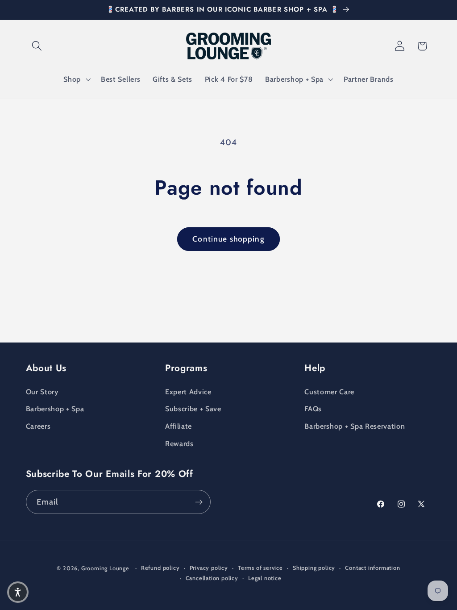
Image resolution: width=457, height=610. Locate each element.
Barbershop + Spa (55, 408)
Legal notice (265, 578)
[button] (37, 46)
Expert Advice (188, 391)
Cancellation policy (212, 578)
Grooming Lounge (105, 568)
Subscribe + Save (193, 408)
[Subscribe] (198, 502)
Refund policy (160, 567)
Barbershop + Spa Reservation (354, 426)
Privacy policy (209, 567)
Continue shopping (228, 238)
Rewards (179, 443)
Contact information (372, 567)
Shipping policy (314, 567)
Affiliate (178, 426)
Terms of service (260, 567)
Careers (38, 426)
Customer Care (329, 391)
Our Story (42, 391)
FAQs (313, 408)
